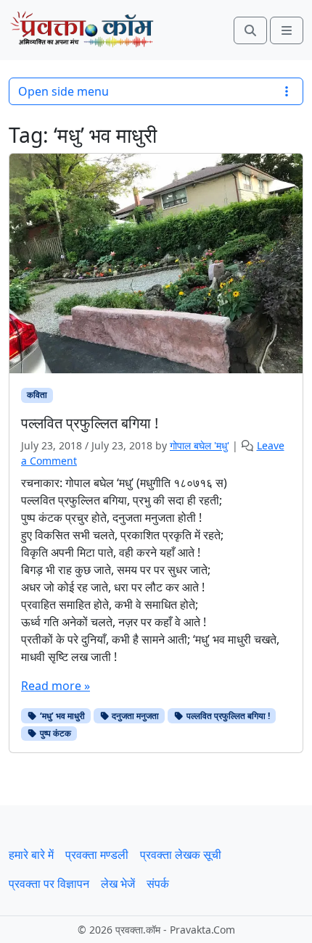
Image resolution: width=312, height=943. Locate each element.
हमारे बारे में (31, 855)
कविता (37, 395)
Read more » (55, 686)
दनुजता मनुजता (134, 716)
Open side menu (63, 91)
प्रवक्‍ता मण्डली (96, 855)
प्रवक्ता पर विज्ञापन (49, 884)
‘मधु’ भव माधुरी (61, 716)
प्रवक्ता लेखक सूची (180, 855)
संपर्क (158, 884)
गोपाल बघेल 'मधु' (199, 445)
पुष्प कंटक (54, 733)
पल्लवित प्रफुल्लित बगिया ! (227, 716)
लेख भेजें (118, 884)
